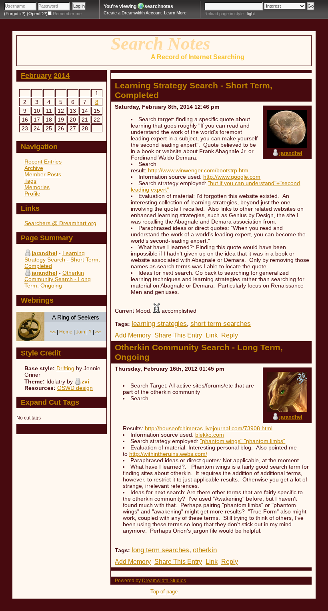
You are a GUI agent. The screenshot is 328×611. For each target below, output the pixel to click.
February (36, 76)
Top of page (164, 592)
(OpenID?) (37, 13)
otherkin (205, 550)
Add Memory (133, 335)
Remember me (67, 13)
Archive (33, 168)
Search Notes (160, 44)
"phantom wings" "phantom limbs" (242, 441)
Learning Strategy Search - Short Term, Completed (62, 259)
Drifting (65, 368)
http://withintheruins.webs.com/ (168, 454)
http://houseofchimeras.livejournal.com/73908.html (208, 428)
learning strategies (159, 323)
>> (98, 332)
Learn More (175, 12)
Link (212, 335)
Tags (30, 181)
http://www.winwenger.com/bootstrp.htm (198, 170)
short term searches (220, 323)
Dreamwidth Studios (164, 580)
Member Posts (42, 174)
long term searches (160, 550)
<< (53, 332)
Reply (229, 335)
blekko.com (209, 434)
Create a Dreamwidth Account (133, 12)
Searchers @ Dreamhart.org (60, 223)
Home (65, 332)
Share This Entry (178, 335)
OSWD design (75, 388)
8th (172, 107)
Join (80, 332)
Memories (37, 187)
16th (176, 368)
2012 (191, 368)
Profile (32, 193)
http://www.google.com (231, 177)
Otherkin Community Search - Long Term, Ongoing (57, 279)
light (251, 13)
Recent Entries (43, 161)
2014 (62, 76)
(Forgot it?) (15, 13)
